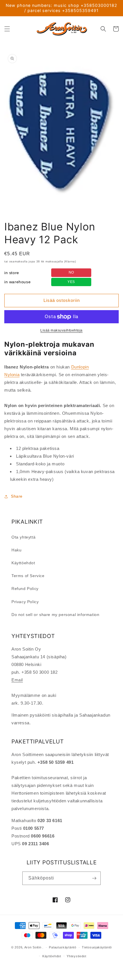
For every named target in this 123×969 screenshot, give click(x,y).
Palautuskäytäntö (62, 947)
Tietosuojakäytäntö (97, 947)
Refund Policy (25, 588)
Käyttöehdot (23, 563)
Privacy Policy (25, 601)
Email (17, 679)
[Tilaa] (94, 878)
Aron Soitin (32, 947)
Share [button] (17, 496)
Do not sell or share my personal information (55, 614)
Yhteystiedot (76, 956)
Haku (16, 550)
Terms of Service (28, 575)
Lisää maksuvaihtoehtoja (61, 330)
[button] (7, 29)
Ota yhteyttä (23, 537)
